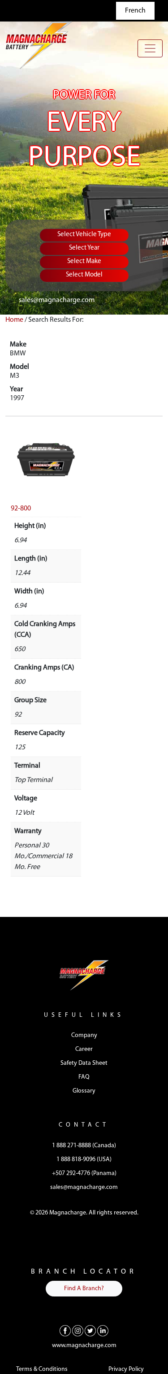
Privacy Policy (126, 1369)
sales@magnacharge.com (57, 300)
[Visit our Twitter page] (90, 1331)
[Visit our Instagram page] (77, 1331)
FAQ (84, 1077)
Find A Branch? (84, 1288)
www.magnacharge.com (84, 1345)
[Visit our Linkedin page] (102, 1331)
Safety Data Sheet (84, 1063)
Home (14, 320)
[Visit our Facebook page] (65, 1331)
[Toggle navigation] (150, 48)
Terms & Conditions (42, 1369)
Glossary (84, 1091)
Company (84, 1035)
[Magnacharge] (39, 45)
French (135, 10)
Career (84, 1049)
